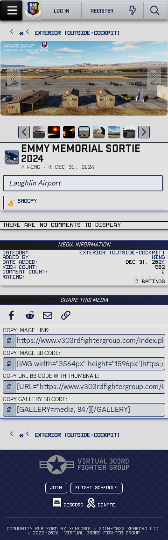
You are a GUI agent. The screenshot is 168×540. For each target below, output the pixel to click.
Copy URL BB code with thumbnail (50, 376)
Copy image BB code (31, 353)
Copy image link (25, 330)
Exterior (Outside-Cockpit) (122, 253)
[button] (24, 132)
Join (56, 488)
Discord (72, 505)
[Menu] (11, 10)
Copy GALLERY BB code (34, 399)
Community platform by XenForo (84, 529)
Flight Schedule (97, 488)
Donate (105, 505)
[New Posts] (133, 11)
